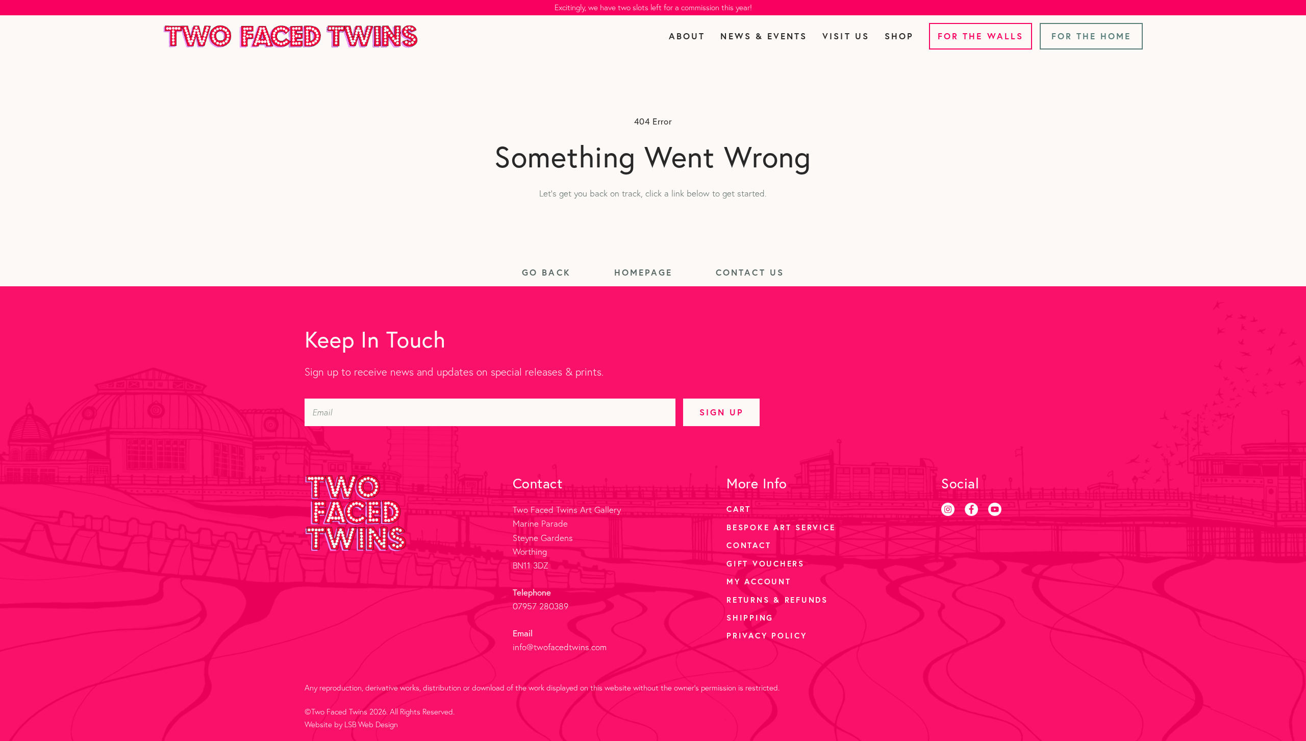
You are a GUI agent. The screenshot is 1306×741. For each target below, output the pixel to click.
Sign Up (721, 412)
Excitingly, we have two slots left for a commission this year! (653, 7)
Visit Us (845, 36)
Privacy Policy (766, 635)
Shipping (749, 617)
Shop (899, 36)
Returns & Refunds (777, 600)
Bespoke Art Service (780, 527)
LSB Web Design (371, 724)
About (687, 36)
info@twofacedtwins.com (560, 646)
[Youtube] (994, 509)
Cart (738, 509)
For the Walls (980, 36)
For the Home (1091, 36)
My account (758, 581)
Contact (748, 545)
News (763, 36)
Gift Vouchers (765, 563)
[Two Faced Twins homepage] (290, 36)
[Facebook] (971, 509)
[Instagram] (948, 509)
